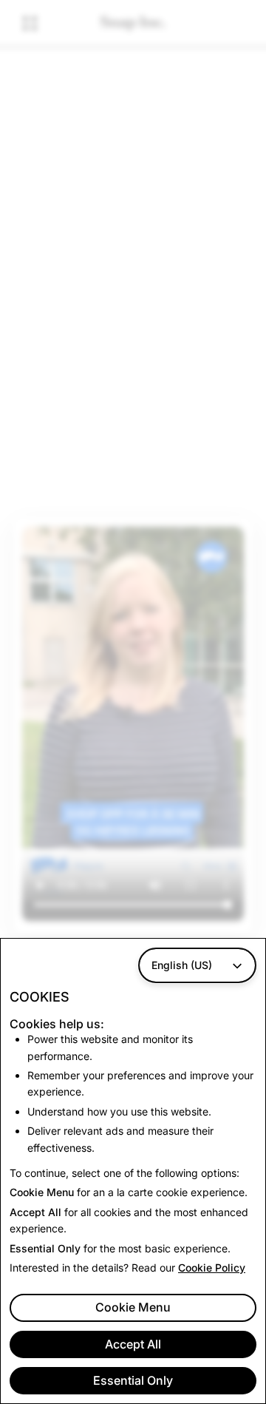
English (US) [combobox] (181, 965)
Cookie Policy (211, 1267)
